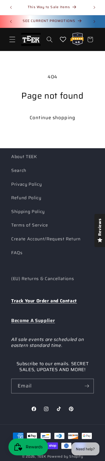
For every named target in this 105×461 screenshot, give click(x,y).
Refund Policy (26, 197)
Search (18, 170)
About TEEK (24, 156)
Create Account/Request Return (46, 239)
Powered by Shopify (65, 456)
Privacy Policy (26, 184)
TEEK (41, 456)
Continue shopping (52, 117)
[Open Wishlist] (63, 39)
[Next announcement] (94, 7)
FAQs (17, 252)
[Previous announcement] (11, 7)
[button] (12, 39)
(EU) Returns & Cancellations (42, 278)
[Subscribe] (87, 386)
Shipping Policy (28, 211)
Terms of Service (29, 225)
